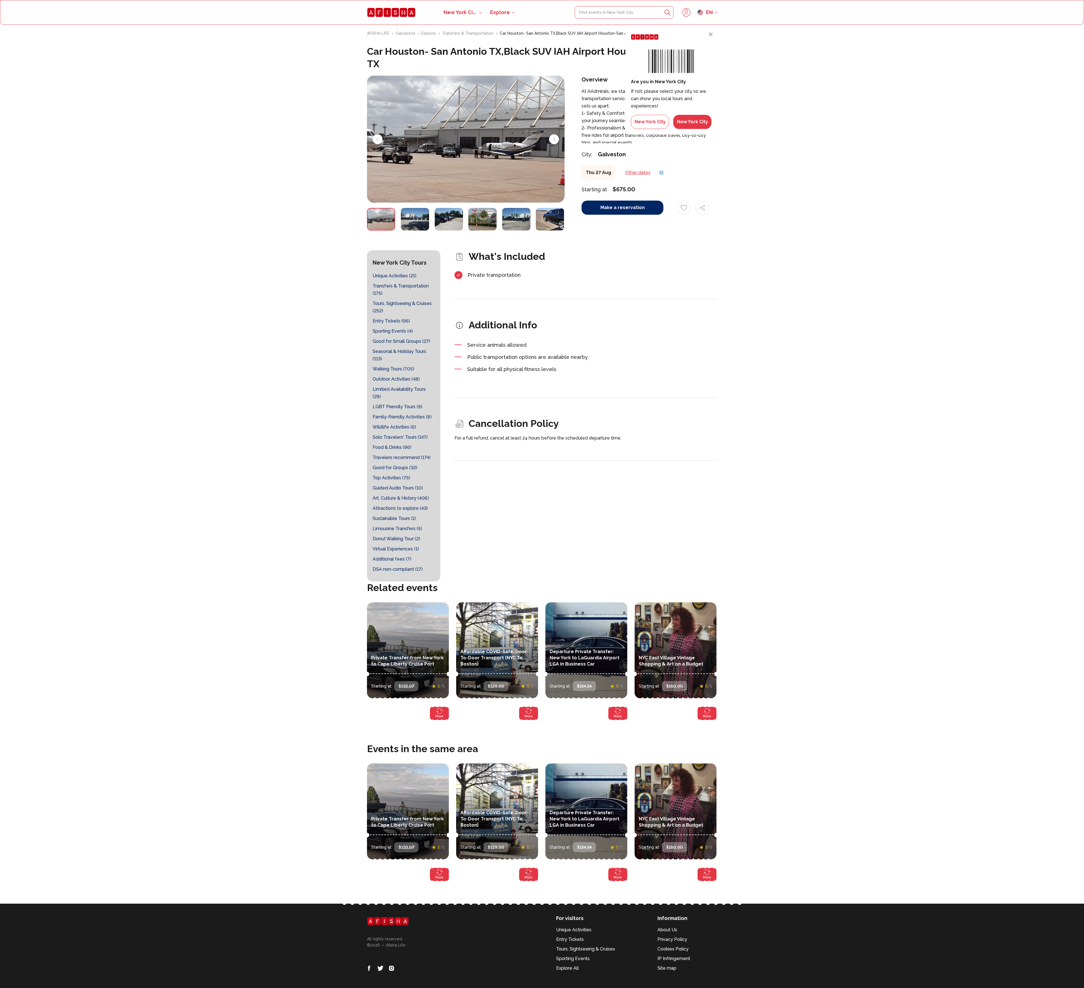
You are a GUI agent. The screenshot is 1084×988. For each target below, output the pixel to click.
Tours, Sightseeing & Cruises (585, 949)
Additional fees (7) (392, 559)
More (439, 716)
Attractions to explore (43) (400, 508)
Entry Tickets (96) (391, 321)
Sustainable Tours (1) (394, 518)
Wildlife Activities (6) (394, 427)
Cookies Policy (673, 949)
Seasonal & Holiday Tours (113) (399, 355)
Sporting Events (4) (393, 331)
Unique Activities (573, 929)
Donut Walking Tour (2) (396, 538)
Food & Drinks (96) (392, 447)
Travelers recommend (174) (401, 457)
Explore (500, 12)
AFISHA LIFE (378, 33)
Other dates (637, 172)
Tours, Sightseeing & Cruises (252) (402, 307)
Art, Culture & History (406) (401, 498)
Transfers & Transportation (468, 33)
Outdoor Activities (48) (396, 379)
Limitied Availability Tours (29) (399, 393)
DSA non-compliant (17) (398, 569)
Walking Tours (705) (393, 369)
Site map (666, 968)
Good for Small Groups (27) (401, 341)
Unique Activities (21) (394, 275)
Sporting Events (573, 958)
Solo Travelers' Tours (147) (400, 437)
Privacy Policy (672, 939)
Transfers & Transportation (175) (401, 289)
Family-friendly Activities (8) (402, 417)
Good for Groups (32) (395, 467)
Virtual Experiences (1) (396, 549)
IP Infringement (673, 958)
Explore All (567, 968)
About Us (667, 929)
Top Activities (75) (391, 477)
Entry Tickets (570, 939)
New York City (650, 121)
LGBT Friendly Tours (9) (397, 406)
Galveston (405, 33)
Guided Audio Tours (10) (398, 488)
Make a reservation (622, 207)
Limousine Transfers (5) (397, 528)
